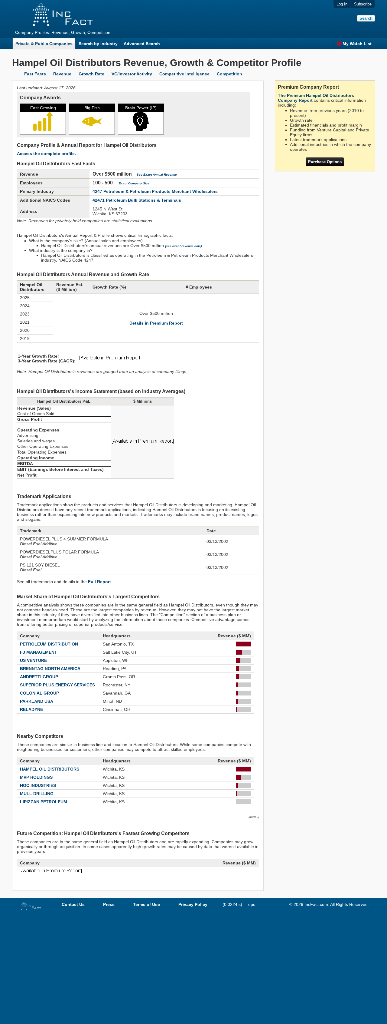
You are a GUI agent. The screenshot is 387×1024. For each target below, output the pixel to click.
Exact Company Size (134, 183)
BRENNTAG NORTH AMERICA (50, 668)
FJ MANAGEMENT (38, 652)
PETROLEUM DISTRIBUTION (49, 644)
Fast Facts (35, 73)
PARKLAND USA (36, 701)
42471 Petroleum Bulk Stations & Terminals (137, 200)
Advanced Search (142, 43)
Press (109, 904)
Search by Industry (98, 43)
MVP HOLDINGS (36, 777)
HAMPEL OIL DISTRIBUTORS (49, 769)
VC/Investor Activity (132, 73)
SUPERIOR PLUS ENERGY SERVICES (57, 684)
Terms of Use (146, 904)
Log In (342, 4)
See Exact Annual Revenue (157, 174)
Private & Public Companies (44, 43)
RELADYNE (31, 709)
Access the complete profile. (46, 153)
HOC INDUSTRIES (38, 785)
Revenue (62, 73)
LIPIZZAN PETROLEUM (43, 801)
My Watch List (357, 43)
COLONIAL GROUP (39, 693)
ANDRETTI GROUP (39, 676)
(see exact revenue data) (183, 246)
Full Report (99, 581)
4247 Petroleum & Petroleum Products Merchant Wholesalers (155, 191)
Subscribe (363, 4)
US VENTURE (33, 660)
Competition (229, 73)
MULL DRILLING (37, 793)
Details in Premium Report (156, 323)
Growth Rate (91, 73)
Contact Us (73, 904)
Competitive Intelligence (184, 73)
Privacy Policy (192, 904)
